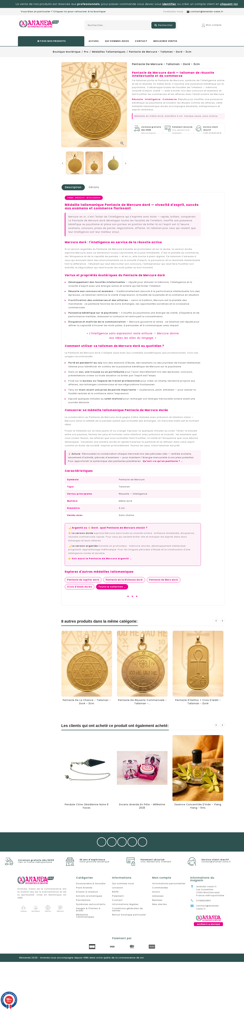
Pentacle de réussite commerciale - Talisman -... (142, 701)
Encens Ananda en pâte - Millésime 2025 (142, 806)
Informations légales (125, 904)
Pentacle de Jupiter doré (83, 579)
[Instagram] (112, 842)
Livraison (117, 887)
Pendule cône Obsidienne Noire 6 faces (87, 806)
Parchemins (83, 900)
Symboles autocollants (90, 904)
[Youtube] (122, 842)
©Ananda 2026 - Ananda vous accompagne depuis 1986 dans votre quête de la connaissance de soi (81, 957)
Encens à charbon (87, 891)
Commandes (160, 887)
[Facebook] (101, 842)
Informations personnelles (168, 883)
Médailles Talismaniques (85, 915)
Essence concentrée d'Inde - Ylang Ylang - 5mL (198, 806)
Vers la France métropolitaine (35, 862)
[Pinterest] (132, 842)
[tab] (73, 187)
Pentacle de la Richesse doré (124, 579)
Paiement (118, 896)
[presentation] (62, 163)
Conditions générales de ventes (127, 909)
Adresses (157, 896)
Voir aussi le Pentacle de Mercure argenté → (102, 558)
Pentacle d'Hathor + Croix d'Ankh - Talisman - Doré (198, 701)
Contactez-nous (173, 11)
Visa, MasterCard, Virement (182, 130)
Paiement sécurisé (153, 859)
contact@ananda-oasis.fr (216, 861)
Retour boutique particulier (129, 914)
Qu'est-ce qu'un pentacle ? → (163, 461)
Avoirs (156, 891)
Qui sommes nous (123, 883)
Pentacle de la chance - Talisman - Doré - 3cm (87, 701)
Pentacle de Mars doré (163, 579)
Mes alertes (159, 904)
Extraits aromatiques (89, 896)
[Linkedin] (142, 842)
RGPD (115, 891)
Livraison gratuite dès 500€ (36, 860)
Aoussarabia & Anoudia (90, 883)
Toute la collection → (112, 586)
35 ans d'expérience (92, 859)
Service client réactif (215, 859)
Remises (157, 900)
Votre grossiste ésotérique (94, 861)
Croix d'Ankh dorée (79, 586)
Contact (117, 900)
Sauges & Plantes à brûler (88, 909)
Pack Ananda (84, 887)
